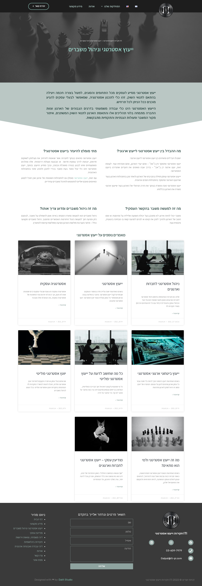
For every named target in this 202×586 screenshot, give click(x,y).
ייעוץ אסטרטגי (81, 178)
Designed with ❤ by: (53, 579)
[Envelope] (190, 558)
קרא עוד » (175, 313)
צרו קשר (38, 555)
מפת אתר (38, 559)
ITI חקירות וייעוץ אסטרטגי (112, 40)
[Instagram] (171, 542)
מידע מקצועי (75, 6)
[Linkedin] (151, 542)
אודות (92, 6)
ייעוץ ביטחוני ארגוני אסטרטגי (158, 373)
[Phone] (190, 550)
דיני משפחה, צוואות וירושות (29, 537)
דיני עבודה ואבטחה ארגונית (29, 546)
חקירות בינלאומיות (33, 541)
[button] (38, 6)
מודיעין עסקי (36, 532)
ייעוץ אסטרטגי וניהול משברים (28, 528)
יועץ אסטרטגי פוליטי (51, 373)
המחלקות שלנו (112, 6)
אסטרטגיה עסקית (53, 283)
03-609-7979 (174, 550)
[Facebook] (190, 542)
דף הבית (38, 519)
